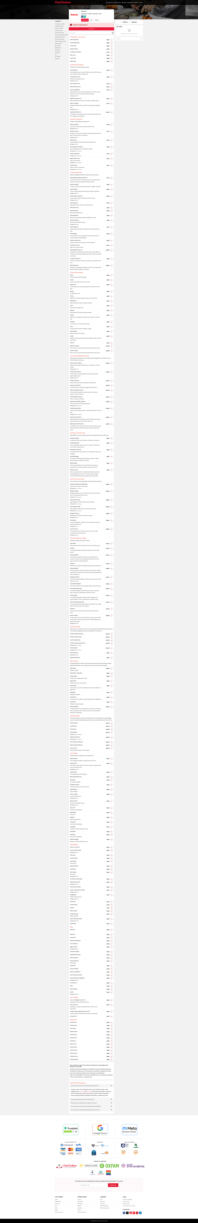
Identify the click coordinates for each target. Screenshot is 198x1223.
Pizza (56, 1208)
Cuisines (110, 2)
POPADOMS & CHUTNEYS (60, 24)
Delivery (125, 22)
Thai (56, 1205)
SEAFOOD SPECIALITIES (59, 39)
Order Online (85, 20)
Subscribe (113, 1185)
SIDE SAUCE (57, 58)
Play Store (81, 1091)
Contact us (102, 1203)
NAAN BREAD (57, 52)
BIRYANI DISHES (58, 47)
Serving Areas (117, 2)
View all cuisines (59, 1212)
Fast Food (57, 1203)
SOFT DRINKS (57, 56)
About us (102, 1201)
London (79, 1199)
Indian (56, 1199)
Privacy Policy (126, 1203)
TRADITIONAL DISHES (59, 32)
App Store (88, 1091)
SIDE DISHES (57, 50)
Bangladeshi (58, 1201)
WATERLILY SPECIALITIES (59, 37)
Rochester (80, 1203)
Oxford (79, 1210)
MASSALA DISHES (58, 43)
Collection (134, 22)
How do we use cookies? (129, 1205)
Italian (56, 1210)
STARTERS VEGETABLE (59, 26)
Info (91, 20)
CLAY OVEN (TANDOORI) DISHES (61, 34)
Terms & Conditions (127, 1199)
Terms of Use (126, 1201)
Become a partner (133, 2)
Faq (101, 1199)
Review (96, 20)
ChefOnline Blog (104, 1205)
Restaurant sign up (104, 1208)
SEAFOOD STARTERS (59, 28)
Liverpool (80, 1208)
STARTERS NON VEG (59, 30)
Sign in (124, 2)
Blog (141, 2)
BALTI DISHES (57, 45)
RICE (56, 54)
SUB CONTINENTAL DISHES (60, 41)
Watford (79, 1205)
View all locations (82, 1212)
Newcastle (80, 1201)
